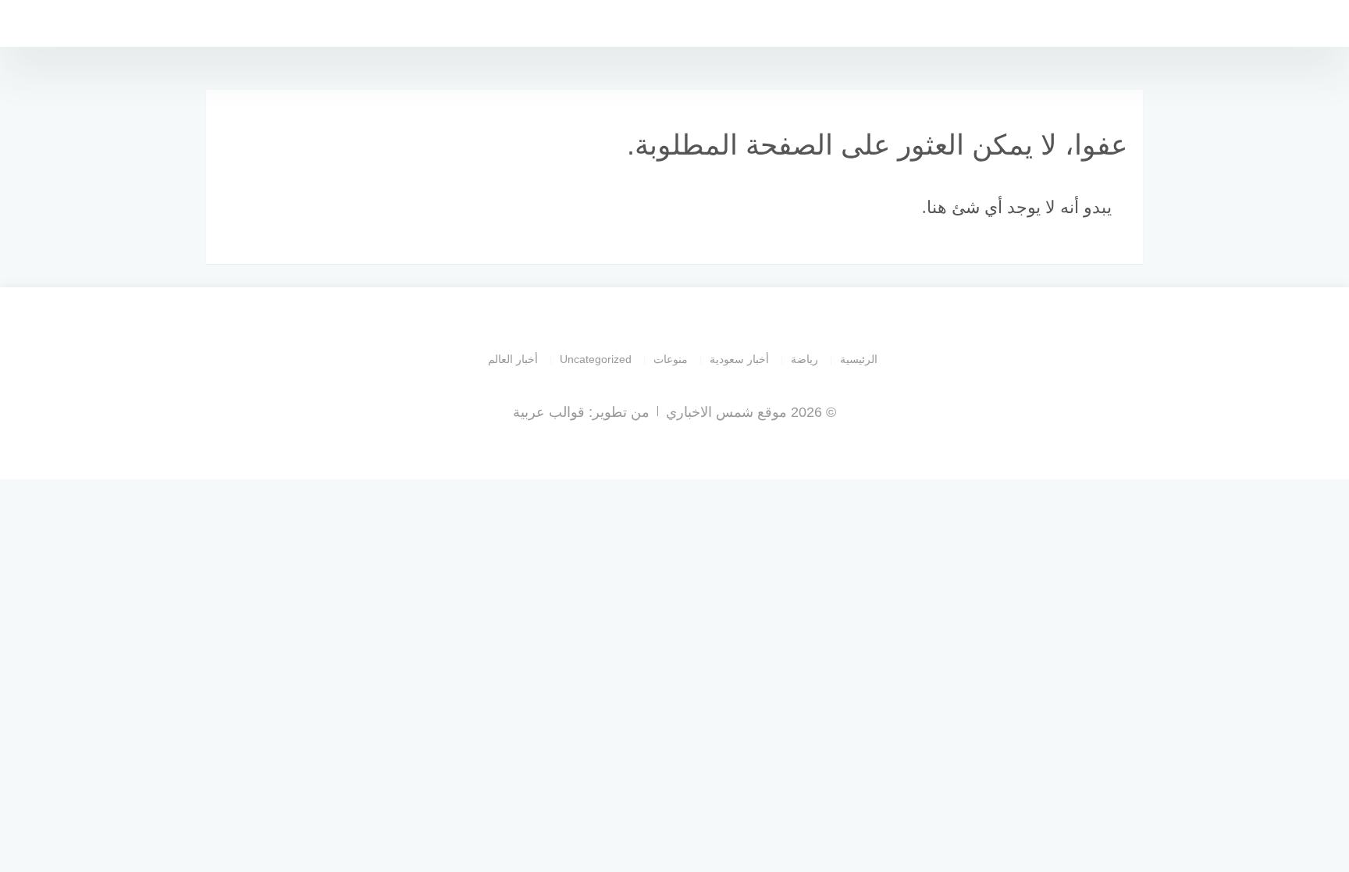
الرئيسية (858, 359)
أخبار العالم (513, 359)
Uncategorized (596, 359)
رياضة (804, 359)
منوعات (670, 359)
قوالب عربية (549, 412)
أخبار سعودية (739, 359)
